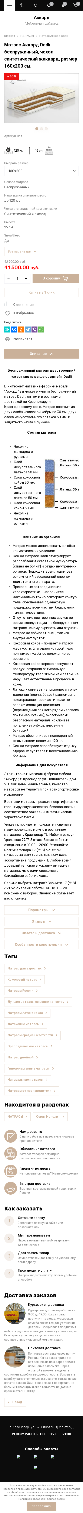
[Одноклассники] (21, 329)
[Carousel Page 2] (41, 128)
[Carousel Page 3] (46, 128)
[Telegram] (28, 329)
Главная (9, 35)
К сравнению (23, 305)
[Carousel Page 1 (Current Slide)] (36, 128)
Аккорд (41, 17)
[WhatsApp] (41, 329)
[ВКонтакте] (14, 329)
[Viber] (34, 329)
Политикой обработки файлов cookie (42, 1498)
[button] (22, 5)
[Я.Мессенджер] (7, 329)
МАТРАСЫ (27, 35)
